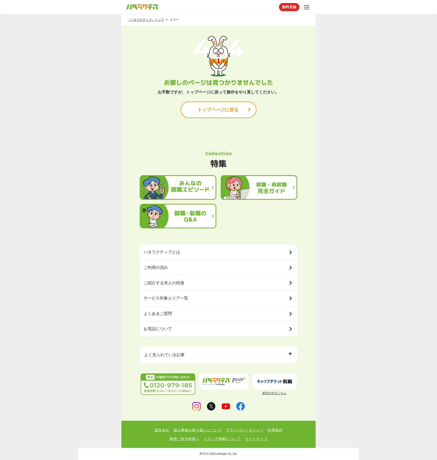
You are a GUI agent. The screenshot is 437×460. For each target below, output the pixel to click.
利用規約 (275, 430)
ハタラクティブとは (162, 252)
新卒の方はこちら (274, 393)
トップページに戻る (218, 109)
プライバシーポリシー (245, 430)
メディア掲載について (222, 439)
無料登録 (289, 7)
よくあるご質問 (158, 313)
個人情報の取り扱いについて (197, 430)
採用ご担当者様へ (184, 439)
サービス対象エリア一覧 (166, 298)
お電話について (158, 328)
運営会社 (162, 430)
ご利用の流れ (156, 267)
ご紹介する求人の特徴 (164, 283)
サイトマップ (256, 439)
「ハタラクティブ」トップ (145, 20)
